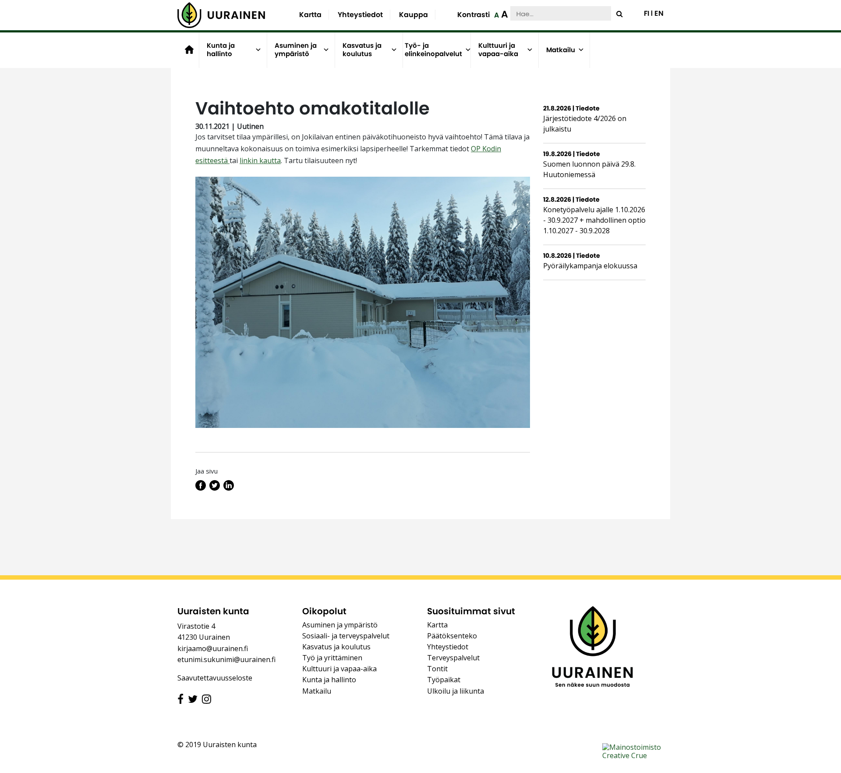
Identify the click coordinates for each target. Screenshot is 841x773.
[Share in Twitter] (214, 488)
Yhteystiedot (360, 15)
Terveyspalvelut (453, 658)
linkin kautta (260, 160)
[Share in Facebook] (200, 488)
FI (646, 13)
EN (659, 13)
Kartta (310, 15)
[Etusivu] (221, 15)
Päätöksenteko (452, 636)
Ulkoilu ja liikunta (455, 691)
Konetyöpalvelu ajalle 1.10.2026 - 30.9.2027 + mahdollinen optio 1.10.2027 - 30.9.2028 (594, 220)
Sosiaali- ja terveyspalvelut (345, 636)
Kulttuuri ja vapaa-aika (498, 50)
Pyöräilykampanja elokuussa (590, 266)
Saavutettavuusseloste (214, 678)
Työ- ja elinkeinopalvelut (433, 50)
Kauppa (413, 15)
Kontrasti (473, 15)
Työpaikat (443, 679)
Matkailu (560, 49)
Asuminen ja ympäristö (296, 50)
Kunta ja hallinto (221, 50)
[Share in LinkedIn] (228, 488)
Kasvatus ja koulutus (362, 50)
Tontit (437, 668)
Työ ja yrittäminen (332, 658)
